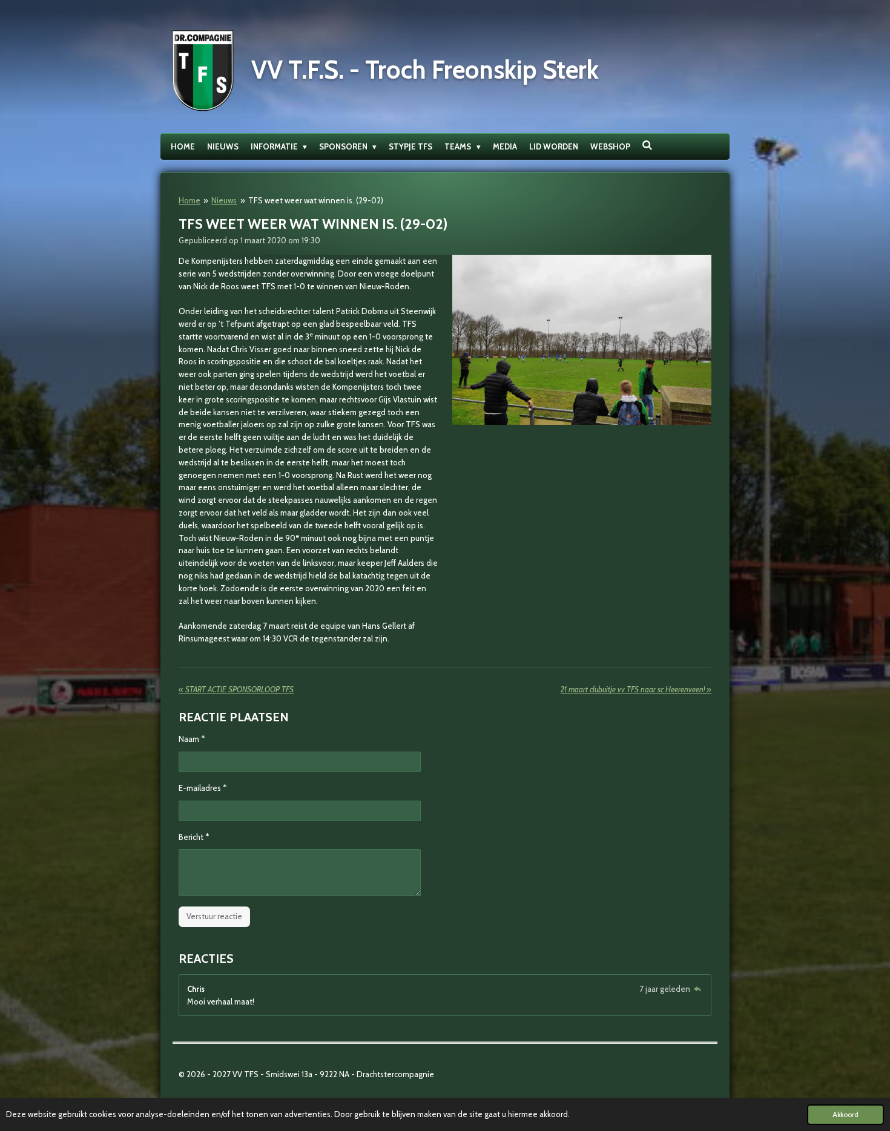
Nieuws (224, 200)
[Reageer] (697, 989)
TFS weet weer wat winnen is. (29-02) (315, 200)
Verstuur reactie (214, 916)
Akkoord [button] (845, 1114)
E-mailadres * (202, 788)
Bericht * (194, 837)
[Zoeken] (647, 145)
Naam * (192, 739)
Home (189, 200)
